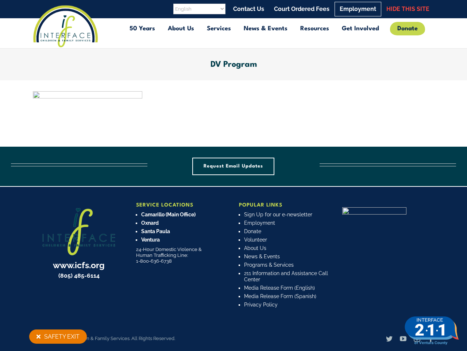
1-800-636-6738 (154, 261)
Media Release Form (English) (279, 288)
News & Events (262, 256)
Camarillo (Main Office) (168, 214)
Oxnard (150, 223)
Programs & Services (269, 265)
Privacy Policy (261, 305)
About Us (255, 248)
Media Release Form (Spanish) (280, 296)
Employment (259, 223)
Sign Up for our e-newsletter (278, 214)
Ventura (150, 240)
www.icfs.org (79, 265)
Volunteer (255, 240)
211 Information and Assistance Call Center (286, 276)
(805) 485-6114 (79, 275)
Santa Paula (155, 231)
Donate (252, 231)
